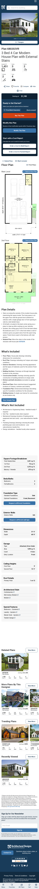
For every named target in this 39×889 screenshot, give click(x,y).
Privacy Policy (8, 876)
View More (31, 650)
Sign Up (19, 830)
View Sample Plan (9, 400)
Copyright (32, 876)
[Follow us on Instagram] (17, 865)
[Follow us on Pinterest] (12, 865)
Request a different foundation (19, 503)
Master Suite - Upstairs (11, 615)
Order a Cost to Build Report (19, 146)
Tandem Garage (9, 618)
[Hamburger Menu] (3, 885)
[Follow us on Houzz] (14, 865)
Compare (26, 86)
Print (20, 91)
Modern (6, 598)
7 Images (21, 42)
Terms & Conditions (21, 876)
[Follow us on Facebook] (19, 865)
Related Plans (8, 161)
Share (8, 86)
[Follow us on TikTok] (27, 865)
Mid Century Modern (10, 595)
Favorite (16, 86)
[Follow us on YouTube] (24, 865)
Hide (34, 86)
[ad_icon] (3, 8)
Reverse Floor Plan (31, 171)
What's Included (22, 161)
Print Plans (32, 165)
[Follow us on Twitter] (22, 865)
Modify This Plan (19, 130)
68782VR (22, 341)
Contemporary (8, 592)
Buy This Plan (19, 115)
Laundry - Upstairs (10, 612)
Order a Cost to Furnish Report (19, 152)
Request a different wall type (19, 520)
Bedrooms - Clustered (11, 609)
